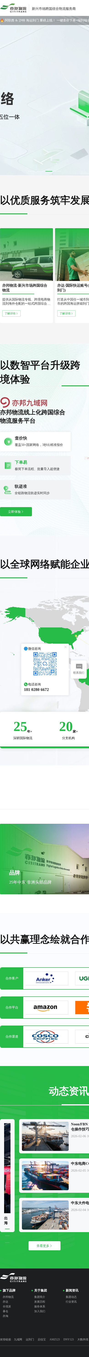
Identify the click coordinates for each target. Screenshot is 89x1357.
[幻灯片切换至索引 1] (31, 171)
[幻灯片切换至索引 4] (57, 171)
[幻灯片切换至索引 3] (48, 171)
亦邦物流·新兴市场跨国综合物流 (24, 287)
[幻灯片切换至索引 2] (40, 171)
